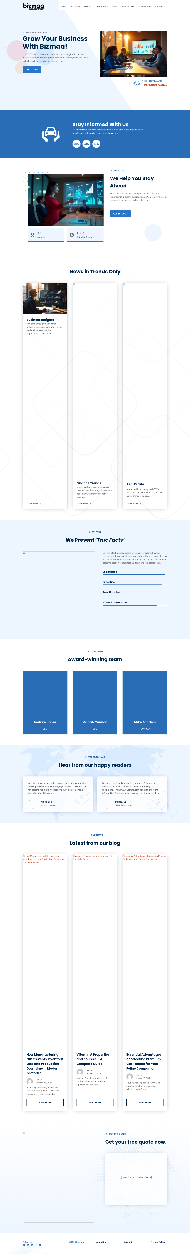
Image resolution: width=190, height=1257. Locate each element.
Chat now (32, 69)
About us (101, 1242)
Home (63, 6)
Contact (127, 1242)
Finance (88, 6)
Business (75, 6)
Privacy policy (158, 1242)
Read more (45, 1102)
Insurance (102, 6)
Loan (114, 6)
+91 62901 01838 (154, 85)
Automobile (144, 6)
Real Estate (128, 6)
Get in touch (120, 213)
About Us (160, 6)
